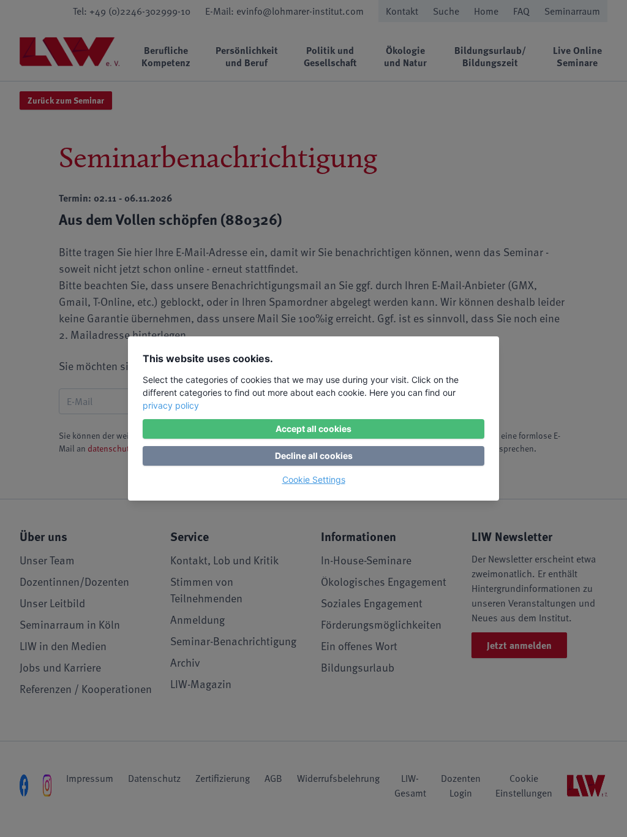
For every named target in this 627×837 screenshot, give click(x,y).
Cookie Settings (313, 479)
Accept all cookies (313, 428)
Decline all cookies (314, 455)
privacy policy (171, 405)
